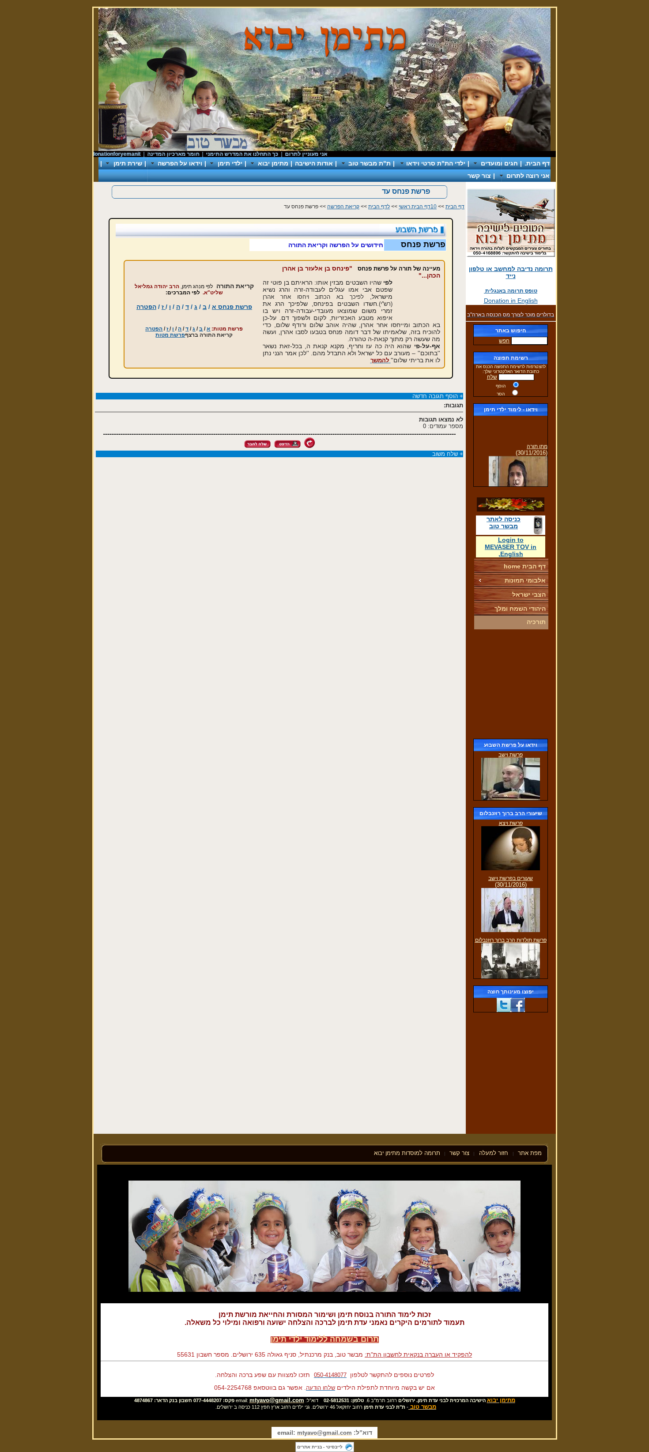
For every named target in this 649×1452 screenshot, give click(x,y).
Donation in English (511, 300)
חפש (504, 341)
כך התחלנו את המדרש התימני (263, 154)
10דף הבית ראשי (418, 206)
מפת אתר (530, 1153)
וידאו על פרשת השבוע (510, 745)
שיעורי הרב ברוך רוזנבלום (510, 813)
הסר (501, 393)
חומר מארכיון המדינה (195, 154)
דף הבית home (525, 566)
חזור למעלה (494, 1153)
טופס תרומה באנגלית (510, 291)
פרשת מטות (170, 335)
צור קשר (479, 175)
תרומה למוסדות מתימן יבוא (407, 1153)
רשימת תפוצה (511, 358)
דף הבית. (537, 163)
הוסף (501, 386)
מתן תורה (537, 439)
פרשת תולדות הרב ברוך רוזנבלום (511, 940)
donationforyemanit (137, 154)
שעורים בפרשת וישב (510, 878)
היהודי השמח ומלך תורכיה (520, 615)
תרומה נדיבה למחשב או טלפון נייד (511, 272)
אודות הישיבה (314, 163)
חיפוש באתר (510, 330)
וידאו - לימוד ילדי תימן (511, 409)
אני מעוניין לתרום (327, 154)
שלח (492, 377)
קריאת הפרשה (343, 206)
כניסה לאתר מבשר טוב (504, 522)
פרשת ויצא (511, 823)
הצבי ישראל (529, 594)
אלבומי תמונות (525, 580)
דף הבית (454, 206)
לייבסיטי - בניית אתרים (320, 1446)
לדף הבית (379, 206)
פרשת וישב (510, 755)
